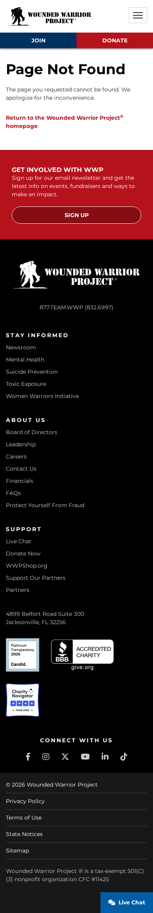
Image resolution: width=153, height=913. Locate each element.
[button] (138, 15)
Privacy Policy (25, 801)
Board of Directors (31, 432)
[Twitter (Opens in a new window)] (65, 756)
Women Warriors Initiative (42, 396)
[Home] (49, 16)
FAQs (13, 493)
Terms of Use (24, 817)
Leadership (21, 444)
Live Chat (18, 541)
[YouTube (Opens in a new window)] (85, 756)
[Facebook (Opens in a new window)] (28, 756)
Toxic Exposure (26, 383)
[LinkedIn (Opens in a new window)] (105, 756)
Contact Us (21, 468)
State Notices (24, 834)
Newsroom (21, 347)
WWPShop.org (26, 565)
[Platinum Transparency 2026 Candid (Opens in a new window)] (22, 655)
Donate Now (23, 553)
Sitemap (17, 850)
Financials (19, 480)
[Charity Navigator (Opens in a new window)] (22, 700)
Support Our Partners (36, 577)
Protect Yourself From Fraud (45, 505)
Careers (16, 456)
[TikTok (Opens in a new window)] (124, 756)
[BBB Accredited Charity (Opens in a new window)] (82, 654)
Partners (17, 589)
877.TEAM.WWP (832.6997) (76, 307)
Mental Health (25, 359)
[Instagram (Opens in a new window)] (45, 756)
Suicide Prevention (32, 371)
